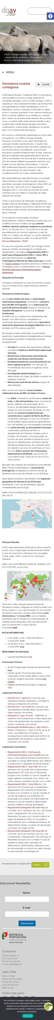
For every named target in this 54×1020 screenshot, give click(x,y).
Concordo (27, 1016)
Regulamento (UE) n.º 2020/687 (23, 767)
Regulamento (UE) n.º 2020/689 (23, 784)
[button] (50, 16)
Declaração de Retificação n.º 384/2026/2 (28, 727)
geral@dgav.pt (15, 964)
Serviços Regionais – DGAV (15, 241)
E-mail (27, 907)
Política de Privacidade (12, 979)
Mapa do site (8, 988)
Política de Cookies (10, 982)
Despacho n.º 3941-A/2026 (20, 715)
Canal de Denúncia (10, 985)
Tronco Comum (12, 264)
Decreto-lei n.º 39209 (18, 698)
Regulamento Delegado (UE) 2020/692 (26, 807)
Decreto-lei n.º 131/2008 (19, 707)
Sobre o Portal (8, 976)
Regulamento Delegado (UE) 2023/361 (26, 831)
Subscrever (27, 923)
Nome (27, 893)
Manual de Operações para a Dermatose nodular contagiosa (26, 270)
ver (22, 641)
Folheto (11, 685)
